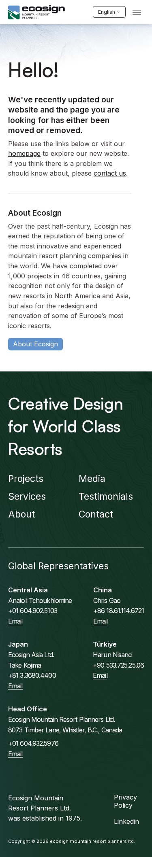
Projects (25, 478)
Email (15, 621)
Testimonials (106, 496)
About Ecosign (35, 344)
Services (27, 496)
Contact (96, 514)
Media (92, 478)
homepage (24, 153)
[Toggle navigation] (137, 12)
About (21, 514)
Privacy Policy (125, 801)
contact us (110, 173)
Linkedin (126, 821)
